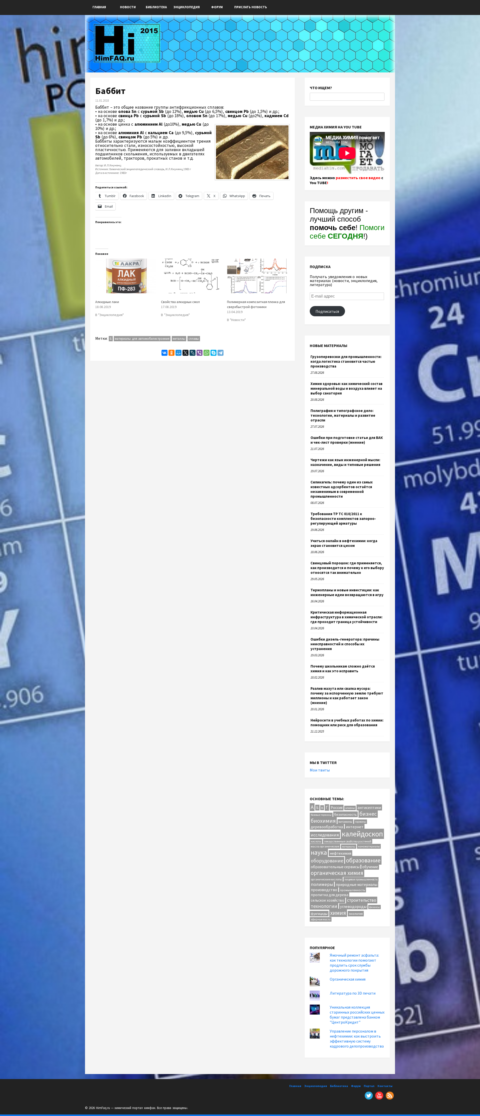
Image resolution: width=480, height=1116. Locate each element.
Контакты (385, 1086)
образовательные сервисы (335, 866)
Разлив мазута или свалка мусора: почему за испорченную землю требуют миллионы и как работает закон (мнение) (346, 695)
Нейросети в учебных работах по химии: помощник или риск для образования (347, 722)
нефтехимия (340, 853)
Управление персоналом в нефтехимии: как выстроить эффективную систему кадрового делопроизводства (357, 1039)
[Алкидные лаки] (125, 276)
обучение (370, 866)
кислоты (316, 841)
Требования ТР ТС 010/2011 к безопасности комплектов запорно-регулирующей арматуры (343, 518)
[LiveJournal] (193, 353)
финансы (374, 907)
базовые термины (321, 814)
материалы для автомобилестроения (142, 339)
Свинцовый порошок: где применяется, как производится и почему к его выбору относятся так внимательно (347, 568)
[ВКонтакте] (165, 353)
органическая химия (337, 872)
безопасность (345, 814)
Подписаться (327, 311)
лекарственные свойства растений (347, 841)
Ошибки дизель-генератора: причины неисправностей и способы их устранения (344, 644)
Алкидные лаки (107, 302)
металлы (179, 339)
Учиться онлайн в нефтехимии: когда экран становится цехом (343, 543)
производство (324, 889)
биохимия (323, 820)
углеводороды (353, 906)
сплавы (193, 339)
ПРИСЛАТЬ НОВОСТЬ (250, 7)
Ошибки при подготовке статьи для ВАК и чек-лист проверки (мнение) (346, 440)
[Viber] (199, 353)
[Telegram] (221, 353)
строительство (361, 900)
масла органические (325, 846)
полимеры (322, 884)
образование (363, 860)
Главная (99, 7)
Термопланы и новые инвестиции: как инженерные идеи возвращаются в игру (347, 592)
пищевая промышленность (361, 879)
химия (338, 912)
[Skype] (213, 353)
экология (356, 913)
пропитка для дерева (329, 894)
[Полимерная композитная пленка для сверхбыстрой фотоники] (257, 276)
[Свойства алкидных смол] (191, 276)
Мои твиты (320, 769)
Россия (336, 807)
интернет (355, 826)
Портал (369, 1086)
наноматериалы (369, 846)
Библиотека (156, 7)
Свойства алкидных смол (180, 302)
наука (319, 852)
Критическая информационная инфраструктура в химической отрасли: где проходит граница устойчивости (346, 617)
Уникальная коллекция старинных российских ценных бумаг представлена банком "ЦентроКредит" (357, 1015)
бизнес (368, 813)
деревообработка (327, 826)
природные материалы (356, 884)
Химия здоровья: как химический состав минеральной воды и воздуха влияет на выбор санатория (346, 388)
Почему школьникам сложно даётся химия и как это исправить (342, 668)
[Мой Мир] (179, 353)
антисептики (369, 807)
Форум (217, 7)
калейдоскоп (362, 833)
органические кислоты (326, 879)
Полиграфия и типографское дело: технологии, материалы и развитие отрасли (342, 415)
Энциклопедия (187, 7)
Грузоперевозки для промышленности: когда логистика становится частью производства (346, 361)
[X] (185, 353)
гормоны (360, 821)
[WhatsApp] (207, 353)
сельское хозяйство (327, 900)
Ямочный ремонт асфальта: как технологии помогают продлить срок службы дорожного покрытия (354, 963)
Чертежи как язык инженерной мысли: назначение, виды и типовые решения (345, 462)
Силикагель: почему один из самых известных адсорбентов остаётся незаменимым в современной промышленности (341, 489)
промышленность (352, 890)
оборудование (327, 860)
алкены (350, 808)
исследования (325, 835)
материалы (348, 846)
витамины (345, 821)
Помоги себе (347, 231)
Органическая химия (348, 979)
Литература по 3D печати (353, 993)
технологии (324, 906)
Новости (128, 7)
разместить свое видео (358, 177)
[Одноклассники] (171, 353)
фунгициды (319, 913)
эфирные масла (320, 919)
